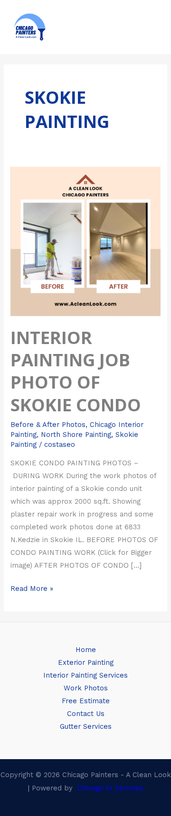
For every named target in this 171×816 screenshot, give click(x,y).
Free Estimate (86, 701)
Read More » (31, 587)
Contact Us (85, 713)
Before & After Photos (48, 424)
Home (86, 649)
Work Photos (86, 688)
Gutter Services (86, 726)
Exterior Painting (86, 662)
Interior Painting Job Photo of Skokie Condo (75, 371)
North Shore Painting (76, 434)
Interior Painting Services (85, 675)
